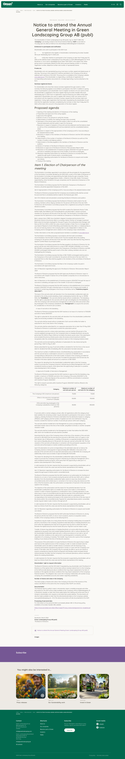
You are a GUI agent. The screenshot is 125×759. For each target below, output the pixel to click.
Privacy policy (92, 755)
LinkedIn (101, 724)
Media (86, 4)
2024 (34, 10)
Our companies (50, 4)
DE (114, 4)
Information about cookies (102, 755)
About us (40, 4)
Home (17, 10)
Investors (78, 4)
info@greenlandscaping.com (24, 731)
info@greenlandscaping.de (23, 741)
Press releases (27, 10)
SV (112, 4)
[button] (117, 4)
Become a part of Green (65, 4)
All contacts (19, 744)
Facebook (102, 727)
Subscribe (69, 730)
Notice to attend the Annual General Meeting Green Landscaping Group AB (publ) (62, 630)
